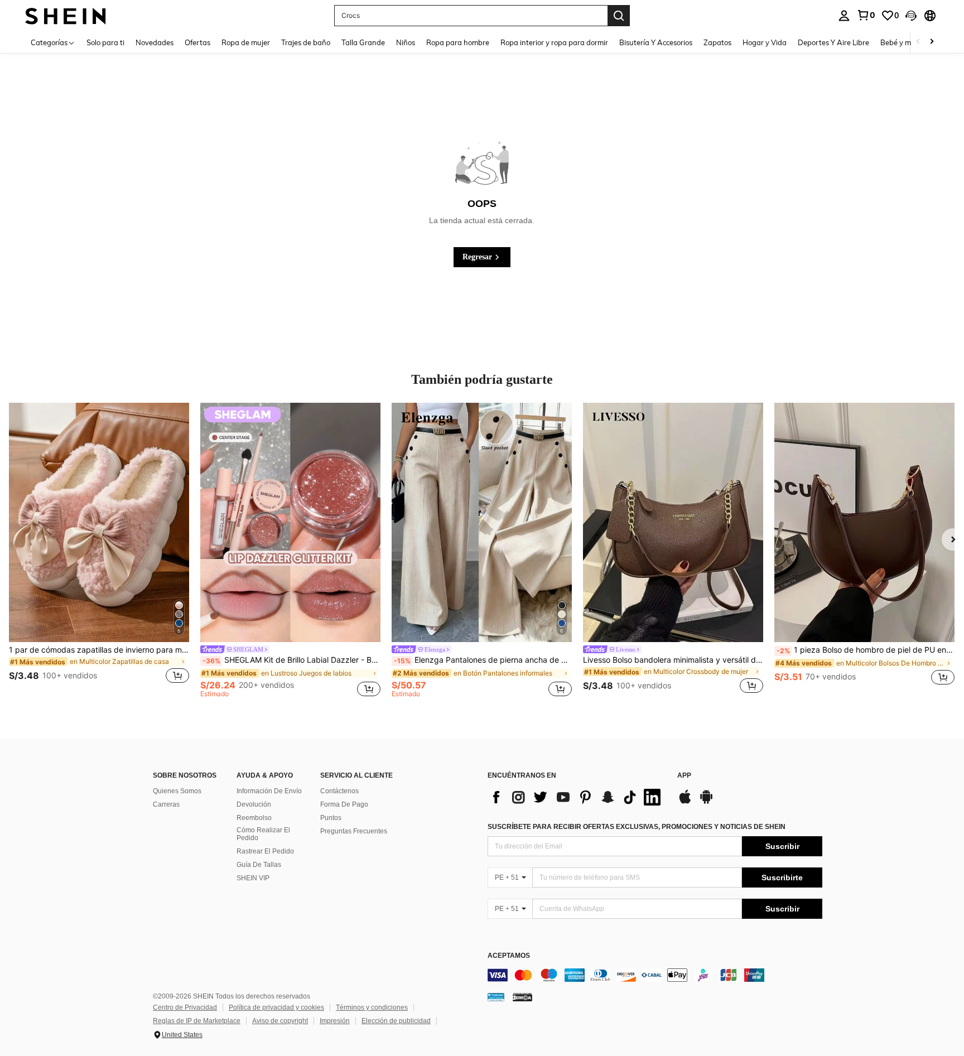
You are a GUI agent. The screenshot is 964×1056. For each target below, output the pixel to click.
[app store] (685, 802)
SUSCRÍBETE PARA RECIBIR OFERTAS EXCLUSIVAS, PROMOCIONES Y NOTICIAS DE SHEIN (636, 827)
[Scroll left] (918, 42)
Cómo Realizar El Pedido (263, 834)
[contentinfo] (655, 975)
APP (684, 775)
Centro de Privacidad (185, 1007)
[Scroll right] (932, 42)
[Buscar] (619, 15)
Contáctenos (339, 791)
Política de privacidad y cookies (276, 1007)
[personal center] (844, 15)
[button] (911, 15)
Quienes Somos (177, 791)
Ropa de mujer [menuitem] (245, 42)
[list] (577, 797)
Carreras (166, 804)
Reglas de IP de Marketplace (196, 1021)
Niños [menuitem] (405, 42)
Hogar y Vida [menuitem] (765, 42)
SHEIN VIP (253, 878)
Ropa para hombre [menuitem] (457, 42)
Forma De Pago (344, 804)
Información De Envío (269, 791)
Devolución (254, 804)
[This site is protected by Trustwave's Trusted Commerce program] (496, 997)
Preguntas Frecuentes (353, 831)
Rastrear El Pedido (265, 851)
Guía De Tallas (259, 865)
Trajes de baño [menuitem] (305, 42)
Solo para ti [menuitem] (105, 42)
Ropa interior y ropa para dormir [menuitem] (554, 42)
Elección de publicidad (396, 1021)
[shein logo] (65, 15)
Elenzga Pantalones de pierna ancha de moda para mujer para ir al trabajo (483, 659)
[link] (865, 15)
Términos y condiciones (372, 1007)
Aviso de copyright (280, 1021)
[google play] (706, 802)
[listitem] (99, 550)
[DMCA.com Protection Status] (522, 997)
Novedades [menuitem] (154, 42)
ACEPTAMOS (509, 955)
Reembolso (254, 818)
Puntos (330, 818)
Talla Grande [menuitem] (363, 42)
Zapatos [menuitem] (717, 42)
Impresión (335, 1021)
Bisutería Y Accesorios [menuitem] (655, 42)
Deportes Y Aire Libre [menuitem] (833, 42)
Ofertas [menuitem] (197, 42)
